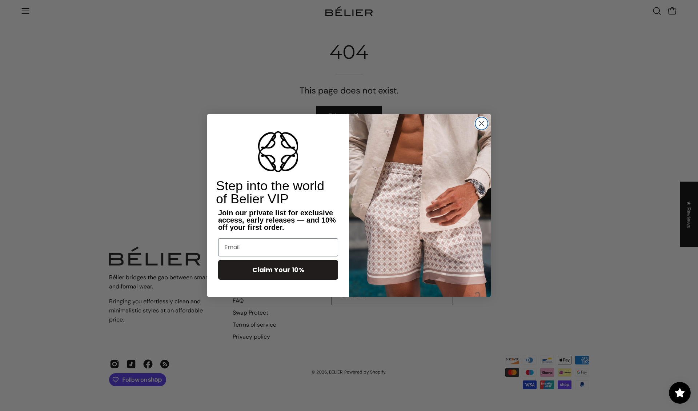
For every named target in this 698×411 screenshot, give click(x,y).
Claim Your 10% (278, 269)
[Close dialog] (481, 123)
